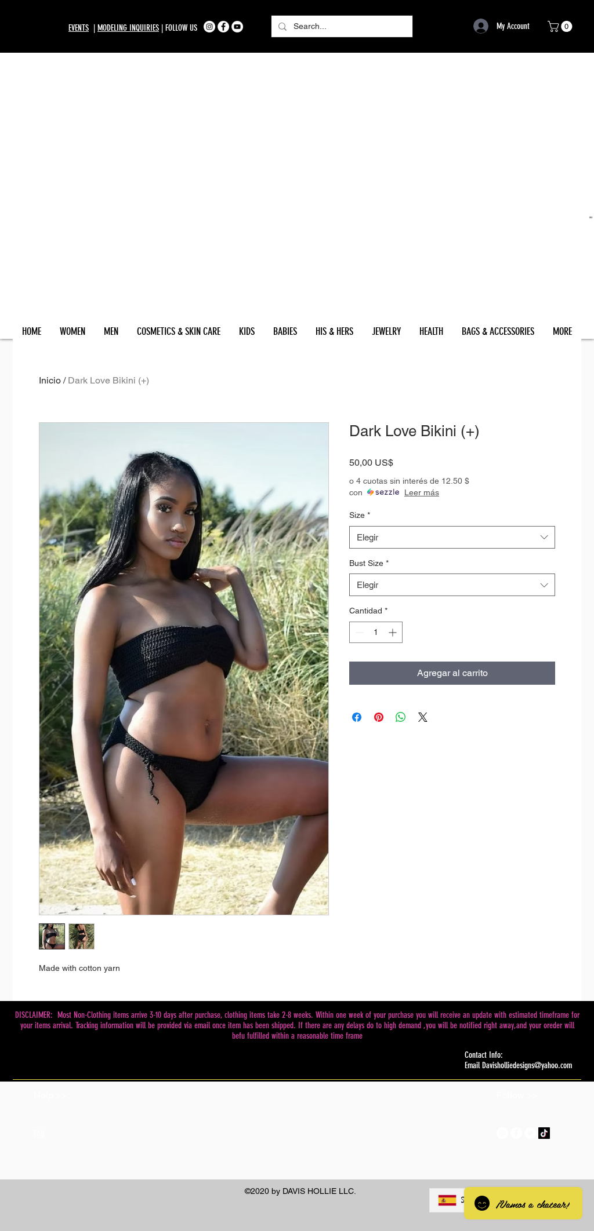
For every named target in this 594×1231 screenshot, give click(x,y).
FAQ (39, 1133)
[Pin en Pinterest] (379, 717)
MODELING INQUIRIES (128, 28)
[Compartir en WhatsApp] (401, 717)
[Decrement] (358, 632)
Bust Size (369, 563)
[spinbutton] (375, 632)
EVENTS (78, 28)
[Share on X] (423, 717)
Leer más (421, 492)
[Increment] (393, 632)
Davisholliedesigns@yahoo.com (527, 1065)
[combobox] (452, 537)
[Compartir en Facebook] (357, 717)
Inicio (50, 380)
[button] (561, 26)
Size (359, 515)
